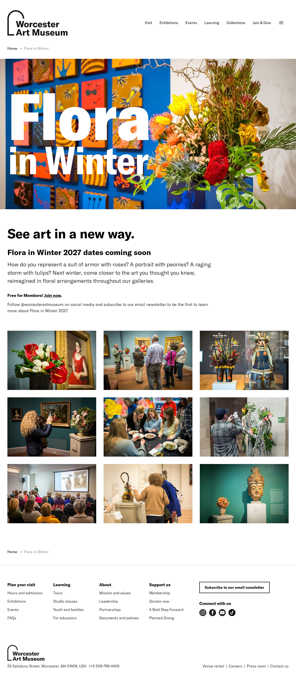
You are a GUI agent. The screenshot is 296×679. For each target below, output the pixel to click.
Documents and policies (119, 618)
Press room (256, 666)
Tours (57, 593)
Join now (52, 295)
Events (13, 609)
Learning (61, 584)
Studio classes (65, 601)
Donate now (159, 601)
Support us (159, 584)
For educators (65, 618)
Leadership (108, 601)
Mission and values (115, 593)
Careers (235, 666)
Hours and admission (25, 593)
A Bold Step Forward (166, 609)
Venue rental (213, 666)
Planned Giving (161, 618)
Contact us (279, 666)
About (105, 584)
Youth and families (68, 609)
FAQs (11, 618)
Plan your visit (21, 584)
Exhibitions (16, 601)
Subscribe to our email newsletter (234, 587)
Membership (159, 593)
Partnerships (110, 609)
